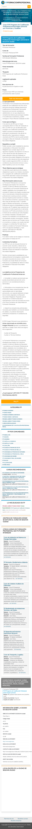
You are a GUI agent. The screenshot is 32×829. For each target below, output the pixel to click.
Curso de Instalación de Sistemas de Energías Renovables (15, 538)
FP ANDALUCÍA (6, 435)
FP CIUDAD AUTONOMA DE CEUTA (11, 447)
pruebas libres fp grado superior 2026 (13, 510)
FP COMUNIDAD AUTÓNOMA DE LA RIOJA (13, 454)
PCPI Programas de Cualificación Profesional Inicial (15, 426)
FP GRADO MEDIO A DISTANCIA (10, 417)
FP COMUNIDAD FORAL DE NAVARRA (11, 458)
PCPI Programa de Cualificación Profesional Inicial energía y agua (15, 482)
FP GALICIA (5, 460)
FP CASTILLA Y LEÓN (7, 443)
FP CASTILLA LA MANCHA (9, 441)
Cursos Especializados (9, 423)
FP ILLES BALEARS (7, 462)
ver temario (7, 557)
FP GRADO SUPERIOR (7, 410)
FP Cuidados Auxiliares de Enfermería (13, 472)
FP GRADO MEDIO (6, 412)
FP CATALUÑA (6, 445)
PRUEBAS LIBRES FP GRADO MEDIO (11, 421)
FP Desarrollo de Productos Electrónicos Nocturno (12, 632)
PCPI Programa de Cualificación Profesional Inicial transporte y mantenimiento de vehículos (15, 494)
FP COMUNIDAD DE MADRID (9, 456)
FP (16, 16)
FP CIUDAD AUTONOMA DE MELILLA (11, 449)
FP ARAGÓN (5, 437)
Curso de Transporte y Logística (13, 655)
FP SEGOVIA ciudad (8, 31)
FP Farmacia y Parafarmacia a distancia (15, 562)
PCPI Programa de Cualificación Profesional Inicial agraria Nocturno (15, 487)
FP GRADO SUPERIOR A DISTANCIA (11, 414)
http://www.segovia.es (8, 741)
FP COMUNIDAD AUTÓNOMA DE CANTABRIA (13, 452)
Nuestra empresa (16, 820)
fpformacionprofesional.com (18, 825)
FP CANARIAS (5, 439)
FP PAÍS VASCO (6, 464)
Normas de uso (9, 818)
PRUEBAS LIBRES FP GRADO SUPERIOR (12, 419)
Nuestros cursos (23, 818)
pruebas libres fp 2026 (14, 512)
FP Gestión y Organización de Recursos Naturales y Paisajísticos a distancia (13, 477)
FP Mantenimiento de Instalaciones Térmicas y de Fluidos (14, 609)
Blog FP (16, 401)
